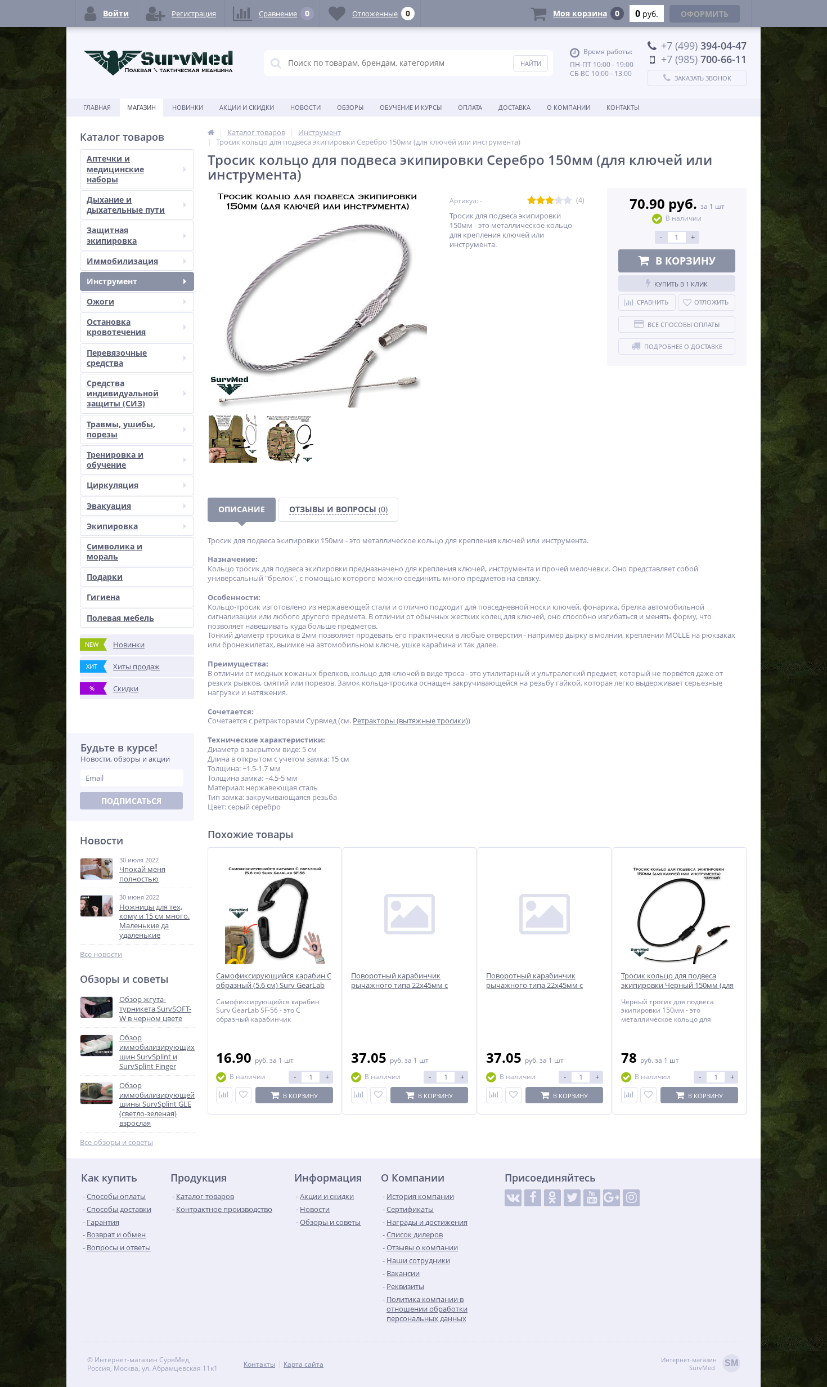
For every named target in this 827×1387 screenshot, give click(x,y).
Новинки (187, 107)
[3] (549, 200)
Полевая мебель (120, 617)
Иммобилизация (122, 261)
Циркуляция (112, 485)
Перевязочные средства (117, 357)
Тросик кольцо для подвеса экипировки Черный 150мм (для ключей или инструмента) (677, 985)
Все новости (101, 954)
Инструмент (112, 281)
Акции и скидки (246, 107)
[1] (531, 200)
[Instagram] (631, 1197)
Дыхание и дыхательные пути (126, 204)
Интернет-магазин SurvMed (699, 1364)
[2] (540, 200)
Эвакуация (109, 505)
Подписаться (131, 800)
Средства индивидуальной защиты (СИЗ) (123, 393)
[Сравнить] (224, 1095)
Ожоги (100, 301)
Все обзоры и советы (116, 1142)
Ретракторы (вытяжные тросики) (410, 720)
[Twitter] (572, 1197)
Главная (97, 107)
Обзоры (350, 107)
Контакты (622, 107)
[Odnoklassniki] (552, 1197)
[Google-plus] (611, 1197)
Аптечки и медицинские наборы (115, 168)
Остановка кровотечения (116, 326)
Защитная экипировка (112, 235)
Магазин (141, 107)
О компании (568, 107)
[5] (567, 200)
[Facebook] (532, 1197)
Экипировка (112, 526)
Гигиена (103, 597)
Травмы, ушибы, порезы (121, 429)
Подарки (105, 576)
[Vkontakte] (513, 1197)
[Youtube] (591, 1197)
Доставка (514, 107)
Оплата (470, 107)
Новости (305, 107)
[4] (558, 200)
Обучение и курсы (411, 107)
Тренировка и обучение (115, 459)
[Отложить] (243, 1095)
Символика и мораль (114, 551)
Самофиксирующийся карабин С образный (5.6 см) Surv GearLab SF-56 (273, 985)
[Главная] (211, 132)
